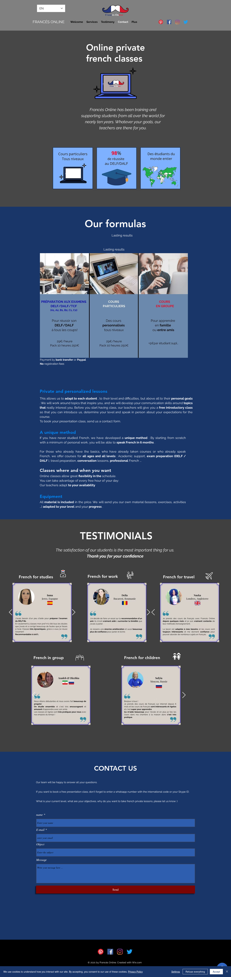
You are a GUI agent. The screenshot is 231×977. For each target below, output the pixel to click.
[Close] (227, 971)
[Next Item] (74, 612)
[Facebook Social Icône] (169, 22)
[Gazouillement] (185, 22)
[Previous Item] (11, 612)
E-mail (40, 829)
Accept (216, 971)
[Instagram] (177, 22)
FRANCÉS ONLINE (48, 22)
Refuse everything (195, 971)
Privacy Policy (135, 971)
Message (41, 859)
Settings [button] (175, 971)
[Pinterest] (161, 22)
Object (40, 844)
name (39, 814)
